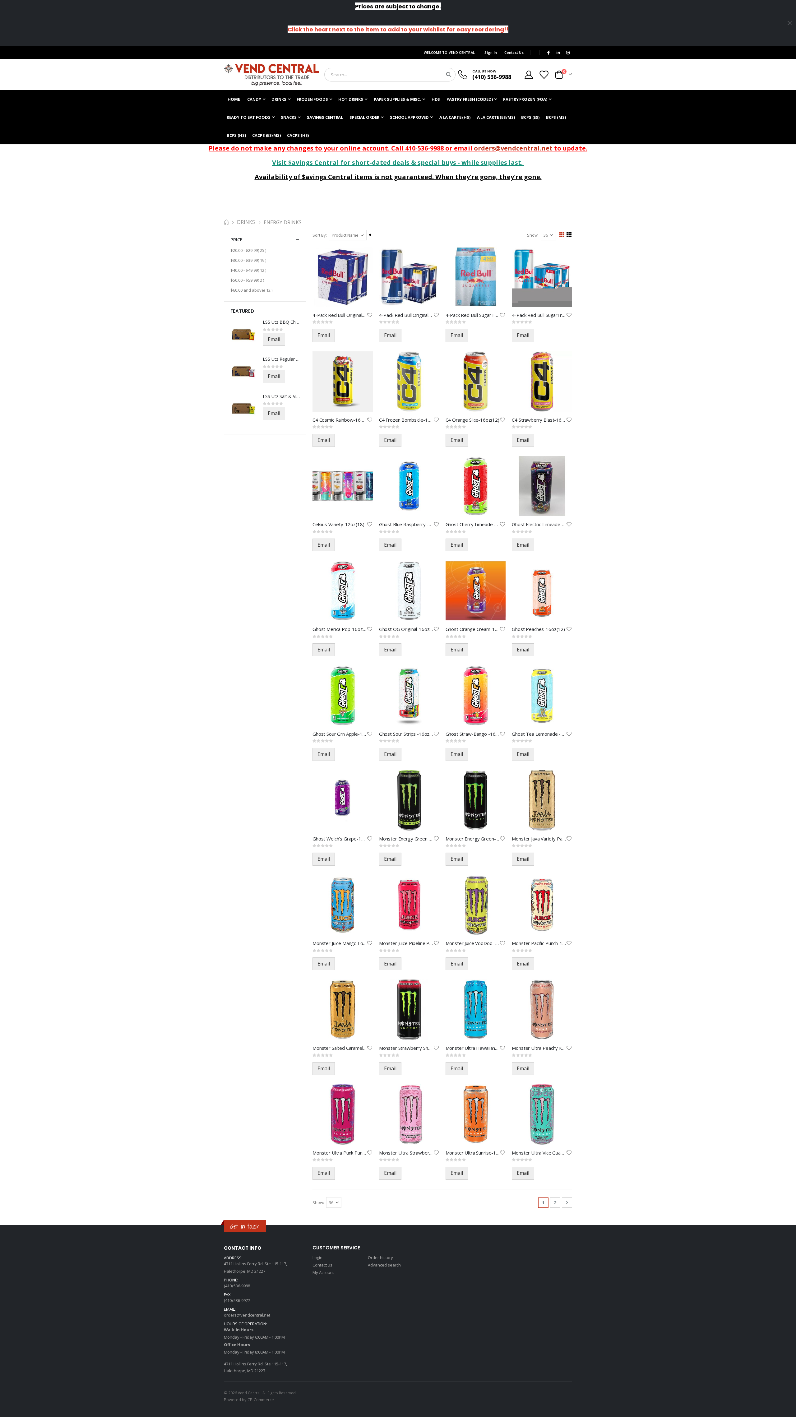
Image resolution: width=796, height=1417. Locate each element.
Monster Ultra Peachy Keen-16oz (539, 1048)
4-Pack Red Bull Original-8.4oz (406, 315)
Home (226, 222)
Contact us (322, 1265)
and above (252, 290)
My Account (323, 1272)
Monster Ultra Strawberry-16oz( (406, 1153)
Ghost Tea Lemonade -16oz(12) (539, 734)
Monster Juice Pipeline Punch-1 (406, 943)
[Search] (449, 74)
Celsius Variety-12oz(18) (338, 524)
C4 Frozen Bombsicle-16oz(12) (406, 420)
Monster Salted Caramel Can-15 (339, 1048)
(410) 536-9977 (237, 1300)
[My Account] (528, 75)
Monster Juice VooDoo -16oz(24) (473, 943)
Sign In (490, 52)
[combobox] (390, 74)
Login (317, 1257)
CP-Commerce (261, 1399)
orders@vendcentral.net (513, 148)
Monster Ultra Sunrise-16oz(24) (473, 1153)
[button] (370, 315)
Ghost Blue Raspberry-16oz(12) (406, 524)
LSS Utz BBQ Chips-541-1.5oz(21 (281, 322)
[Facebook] (548, 53)
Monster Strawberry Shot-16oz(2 (406, 1048)
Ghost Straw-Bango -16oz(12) (473, 734)
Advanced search (384, 1265)
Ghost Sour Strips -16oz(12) (406, 734)
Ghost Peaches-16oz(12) (538, 629)
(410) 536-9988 (491, 77)
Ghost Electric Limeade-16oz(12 (539, 524)
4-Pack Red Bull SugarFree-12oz (539, 315)
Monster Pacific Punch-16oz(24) (539, 943)
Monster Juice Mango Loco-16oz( (339, 943)
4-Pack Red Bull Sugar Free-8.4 (473, 315)
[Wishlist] (544, 75)
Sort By (319, 235)
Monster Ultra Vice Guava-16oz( (539, 1153)
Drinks (246, 222)
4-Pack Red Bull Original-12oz (339, 315)
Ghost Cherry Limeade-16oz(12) (473, 524)
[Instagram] (568, 53)
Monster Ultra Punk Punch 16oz (339, 1153)
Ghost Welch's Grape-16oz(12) (339, 839)
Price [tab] (236, 239)
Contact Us (514, 52)
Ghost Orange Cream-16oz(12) (473, 629)
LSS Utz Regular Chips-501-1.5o (281, 359)
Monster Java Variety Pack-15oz (539, 839)
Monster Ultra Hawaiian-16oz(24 (473, 1048)
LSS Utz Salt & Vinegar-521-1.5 (281, 396)
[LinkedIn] (558, 53)
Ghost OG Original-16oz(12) (406, 629)
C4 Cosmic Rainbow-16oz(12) (339, 420)
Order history (380, 1257)
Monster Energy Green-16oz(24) (473, 839)
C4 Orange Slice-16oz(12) (472, 420)
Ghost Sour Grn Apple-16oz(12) (339, 734)
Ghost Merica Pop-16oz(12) (339, 629)
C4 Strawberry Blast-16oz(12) (539, 420)
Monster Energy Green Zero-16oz (406, 839)
